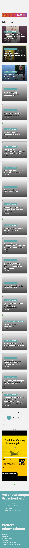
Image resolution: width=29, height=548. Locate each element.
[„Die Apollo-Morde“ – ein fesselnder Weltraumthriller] (14, 303)
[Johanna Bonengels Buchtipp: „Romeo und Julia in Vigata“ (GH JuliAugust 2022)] (14, 245)
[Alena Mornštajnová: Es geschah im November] (14, 111)
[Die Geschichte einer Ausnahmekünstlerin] (14, 130)
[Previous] (4, 413)
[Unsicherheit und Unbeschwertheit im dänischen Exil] (14, 92)
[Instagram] (9, 517)
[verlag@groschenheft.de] (3, 510)
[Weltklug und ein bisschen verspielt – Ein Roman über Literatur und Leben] (14, 380)
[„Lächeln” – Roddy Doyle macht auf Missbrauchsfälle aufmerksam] (14, 34)
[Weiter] (4, 422)
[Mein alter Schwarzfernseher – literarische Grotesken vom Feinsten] (14, 53)
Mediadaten (5, 536)
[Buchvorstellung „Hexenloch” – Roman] (14, 188)
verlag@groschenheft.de (12, 510)
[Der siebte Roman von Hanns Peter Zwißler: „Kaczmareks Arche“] (14, 361)
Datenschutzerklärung (9, 542)
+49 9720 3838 (9, 508)
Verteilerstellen (7, 538)
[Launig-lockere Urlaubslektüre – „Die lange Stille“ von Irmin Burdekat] (14, 149)
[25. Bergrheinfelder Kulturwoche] (14, 322)
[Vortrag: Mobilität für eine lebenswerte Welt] (14, 284)
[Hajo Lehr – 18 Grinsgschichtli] (14, 73)
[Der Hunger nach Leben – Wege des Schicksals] (14, 169)
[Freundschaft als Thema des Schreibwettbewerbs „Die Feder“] (14, 207)
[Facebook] (4, 517)
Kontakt (4, 534)
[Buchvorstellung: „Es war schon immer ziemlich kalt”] (14, 342)
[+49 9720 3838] (3, 508)
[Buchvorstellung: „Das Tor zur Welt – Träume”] (14, 226)
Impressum (5, 540)
